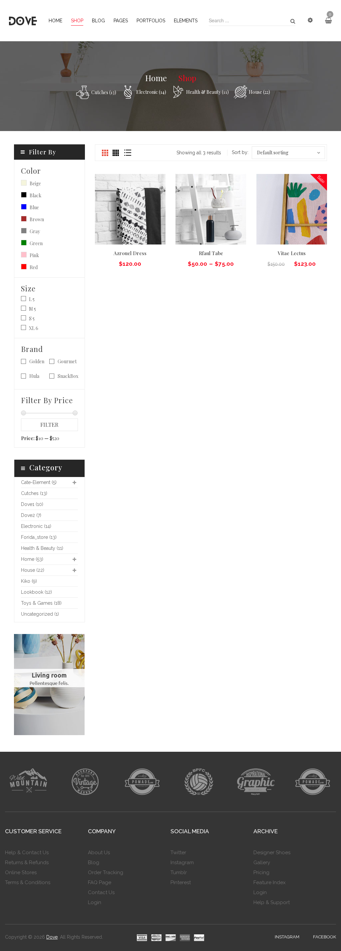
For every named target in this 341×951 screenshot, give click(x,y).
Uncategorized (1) (40, 614)
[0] (328, 21)
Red (24, 266)
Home (156, 78)
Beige (24, 183)
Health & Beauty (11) (207, 92)
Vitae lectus (292, 253)
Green (24, 242)
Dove (52, 937)
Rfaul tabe (211, 253)
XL (32, 328)
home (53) (32, 559)
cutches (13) (103, 92)
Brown (24, 219)
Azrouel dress (130, 253)
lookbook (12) (36, 592)
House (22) (259, 92)
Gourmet (67, 361)
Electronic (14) (151, 92)
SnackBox (68, 376)
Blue (24, 207)
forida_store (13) (39, 537)
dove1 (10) (32, 504)
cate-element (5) (39, 482)
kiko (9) (29, 581)
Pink (24, 254)
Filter (49, 424)
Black (24, 195)
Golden (36, 361)
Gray (24, 231)
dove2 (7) (31, 515)
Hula (34, 376)
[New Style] (49, 684)
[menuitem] (55, 20)
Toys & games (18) (41, 603)
